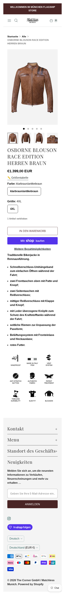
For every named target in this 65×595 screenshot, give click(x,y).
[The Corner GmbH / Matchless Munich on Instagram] (11, 518)
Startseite (12, 36)
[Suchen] (16, 20)
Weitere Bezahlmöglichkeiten (32, 249)
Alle (24, 36)
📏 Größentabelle (17, 177)
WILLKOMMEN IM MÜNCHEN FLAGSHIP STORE (32, 9)
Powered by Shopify (31, 584)
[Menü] (9, 20)
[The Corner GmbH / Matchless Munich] (32, 20)
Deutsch (14, 538)
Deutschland (22, 547)
